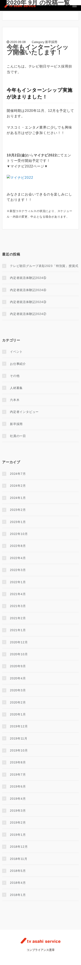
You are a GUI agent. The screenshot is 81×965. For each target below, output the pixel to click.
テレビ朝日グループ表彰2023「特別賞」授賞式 (44, 266)
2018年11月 (18, 859)
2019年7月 (18, 774)
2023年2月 (18, 509)
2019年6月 (18, 786)
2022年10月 (19, 534)
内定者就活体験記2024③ (28, 302)
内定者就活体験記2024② (28, 314)
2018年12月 (19, 846)
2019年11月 (18, 738)
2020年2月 (18, 702)
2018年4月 (18, 882)
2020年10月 (19, 654)
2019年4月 (18, 798)
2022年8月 (18, 546)
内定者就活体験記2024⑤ (28, 278)
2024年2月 (18, 485)
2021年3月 (18, 606)
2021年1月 (18, 630)
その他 (14, 375)
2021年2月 (18, 618)
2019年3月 (18, 810)
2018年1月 (18, 895)
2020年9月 (18, 666)
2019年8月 (18, 762)
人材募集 (16, 388)
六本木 (14, 400)
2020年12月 (19, 642)
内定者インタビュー (24, 412)
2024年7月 (18, 473)
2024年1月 (18, 498)
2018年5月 (18, 870)
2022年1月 (18, 582)
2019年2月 (18, 822)
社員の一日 (18, 436)
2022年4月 (18, 558)
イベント (16, 351)
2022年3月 (18, 570)
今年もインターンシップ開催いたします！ (38, 50)
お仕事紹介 (18, 364)
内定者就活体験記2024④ (28, 290)
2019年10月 (19, 750)
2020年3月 (18, 690)
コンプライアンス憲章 (41, 950)
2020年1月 (18, 714)
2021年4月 (18, 594)
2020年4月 (18, 678)
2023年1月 (18, 522)
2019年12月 (19, 726)
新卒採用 (16, 424)
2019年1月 (18, 834)
